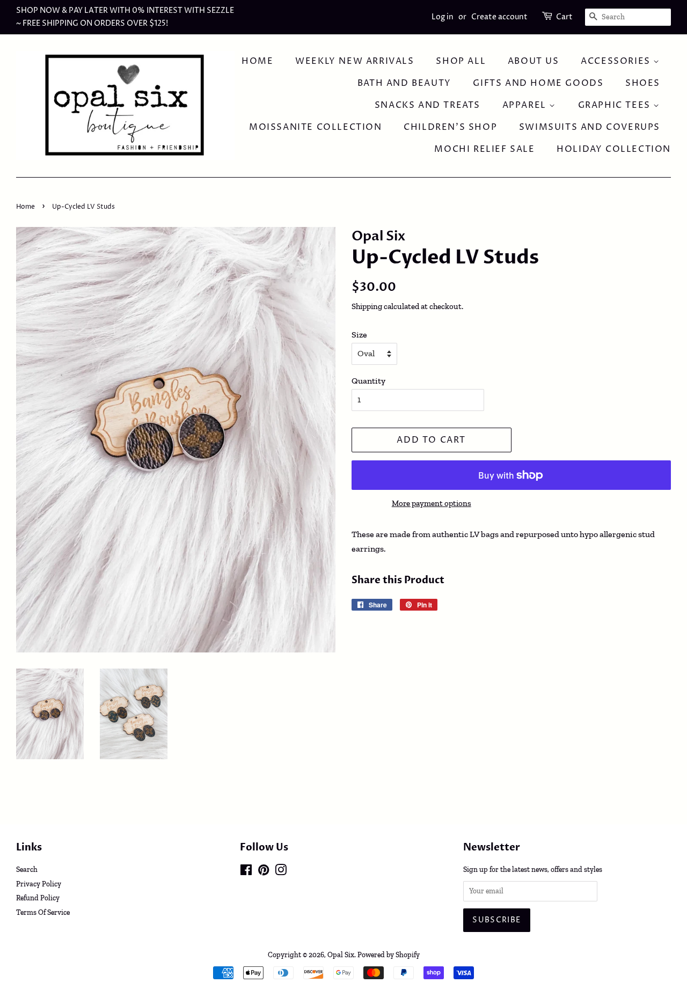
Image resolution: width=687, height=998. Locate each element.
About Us (533, 61)
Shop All (461, 61)
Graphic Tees (616, 105)
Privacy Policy (38, 883)
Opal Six (340, 954)
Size (359, 334)
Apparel (526, 105)
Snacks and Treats (427, 105)
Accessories (617, 61)
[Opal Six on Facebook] (246, 872)
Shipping (367, 306)
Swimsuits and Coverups (589, 127)
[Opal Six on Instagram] (281, 872)
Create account (499, 17)
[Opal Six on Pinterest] (263, 872)
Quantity (368, 381)
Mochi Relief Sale (484, 149)
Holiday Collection (614, 149)
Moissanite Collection (315, 127)
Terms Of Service (43, 912)
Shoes (642, 83)
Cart (564, 17)
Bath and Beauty (404, 83)
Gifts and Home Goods (538, 83)
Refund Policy (38, 897)
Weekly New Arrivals (354, 61)
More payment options (431, 503)
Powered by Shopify (388, 954)
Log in (443, 17)
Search (27, 869)
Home (257, 61)
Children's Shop (450, 127)
